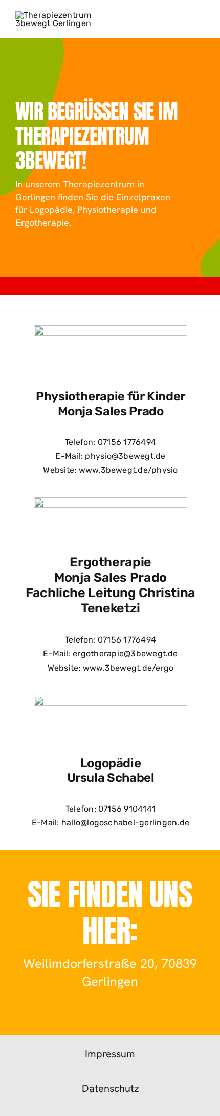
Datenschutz (110, 1088)
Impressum (110, 1053)
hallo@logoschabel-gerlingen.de (125, 822)
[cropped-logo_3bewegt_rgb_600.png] (60, 15)
